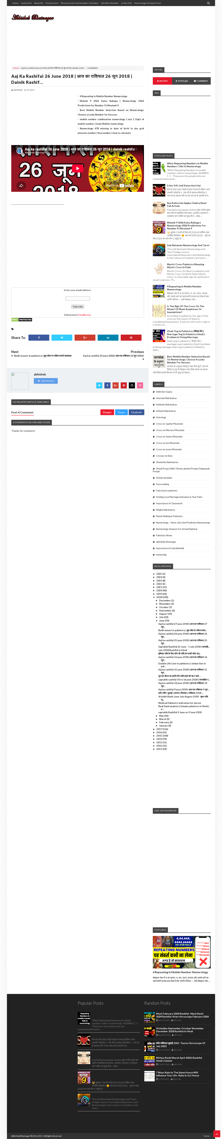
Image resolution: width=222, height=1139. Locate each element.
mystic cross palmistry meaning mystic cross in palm (185, 266)
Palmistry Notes (164, 535)
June (162, 620)
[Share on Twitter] (62, 337)
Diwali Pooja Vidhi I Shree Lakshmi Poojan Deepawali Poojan (181, 470)
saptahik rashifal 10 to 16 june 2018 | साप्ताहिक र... (184, 679)
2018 (159, 597)
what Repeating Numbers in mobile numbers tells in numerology (187, 165)
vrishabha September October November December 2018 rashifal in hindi (180, 1030)
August (163, 613)
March (163, 719)
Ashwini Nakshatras (166, 411)
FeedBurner (84, 314)
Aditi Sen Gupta (164, 391)
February (164, 722)
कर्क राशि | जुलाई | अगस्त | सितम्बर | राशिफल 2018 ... (180, 693)
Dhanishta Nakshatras (167, 462)
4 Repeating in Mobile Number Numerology (103, 96)
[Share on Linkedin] (108, 337)
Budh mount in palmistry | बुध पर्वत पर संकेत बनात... (182, 630)
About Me (38, 3)
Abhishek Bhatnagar (20, 1136)
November (165, 603)
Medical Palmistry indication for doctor (179, 703)
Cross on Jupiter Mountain (169, 423)
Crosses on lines (164, 455)
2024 (159, 577)
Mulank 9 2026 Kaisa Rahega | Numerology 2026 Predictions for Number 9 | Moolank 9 (186, 225)
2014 (159, 739)
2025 (159, 573)
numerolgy (161, 554)
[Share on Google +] (85, 337)
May (161, 715)
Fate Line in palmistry (166, 490)
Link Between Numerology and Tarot (188, 245)
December (165, 600)
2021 (159, 587)
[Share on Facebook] (38, 337)
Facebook (136, 412)
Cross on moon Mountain (169, 449)
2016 (159, 732)
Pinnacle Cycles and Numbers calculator (80, 3)
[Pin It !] (131, 337)
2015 (159, 735)
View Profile (47, 381)
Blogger (107, 412)
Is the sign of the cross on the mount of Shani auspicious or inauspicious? (185, 309)
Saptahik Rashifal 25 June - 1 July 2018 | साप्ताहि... (184, 646)
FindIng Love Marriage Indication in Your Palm (179, 497)
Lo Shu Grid (126, 3)
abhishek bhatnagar (166, 541)
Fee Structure (51, 3)
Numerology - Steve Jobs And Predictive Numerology (183, 522)
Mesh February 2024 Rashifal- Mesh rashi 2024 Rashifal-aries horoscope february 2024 (182, 1015)
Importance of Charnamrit (169, 503)
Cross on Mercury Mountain (170, 430)
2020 (159, 590)
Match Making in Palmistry (169, 516)
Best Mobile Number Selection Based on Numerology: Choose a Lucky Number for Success (188, 359)
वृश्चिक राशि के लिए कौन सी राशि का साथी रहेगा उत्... (179, 653)
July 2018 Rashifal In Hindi (172, 650)
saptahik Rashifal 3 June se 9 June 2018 (180, 712)
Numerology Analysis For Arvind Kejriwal (176, 529)
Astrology (161, 417)
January (163, 725)
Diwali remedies (164, 477)
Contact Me (26, 3)
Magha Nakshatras (165, 509)
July (161, 617)
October (164, 607)
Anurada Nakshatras (166, 398)
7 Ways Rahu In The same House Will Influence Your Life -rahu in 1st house (177, 1074)
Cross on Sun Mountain (168, 443)
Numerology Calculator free (147, 3)
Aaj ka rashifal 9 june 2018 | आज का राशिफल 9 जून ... (184, 689)
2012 (159, 745)
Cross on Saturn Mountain (169, 436)
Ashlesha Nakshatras (166, 404)
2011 (159, 749)
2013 (159, 742)
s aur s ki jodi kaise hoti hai (184, 185)
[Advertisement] (147, 34)
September (165, 610)
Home (15, 3)
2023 (159, 580)
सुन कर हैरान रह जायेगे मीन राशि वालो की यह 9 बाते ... (179, 676)
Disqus (121, 412)
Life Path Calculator (110, 3)
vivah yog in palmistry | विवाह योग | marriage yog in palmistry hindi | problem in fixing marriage (186, 334)
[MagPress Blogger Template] (37, 17)
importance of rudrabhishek (170, 548)
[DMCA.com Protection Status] (21, 320)
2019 (159, 594)
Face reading (162, 484)
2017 (159, 729)
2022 (159, 583)
